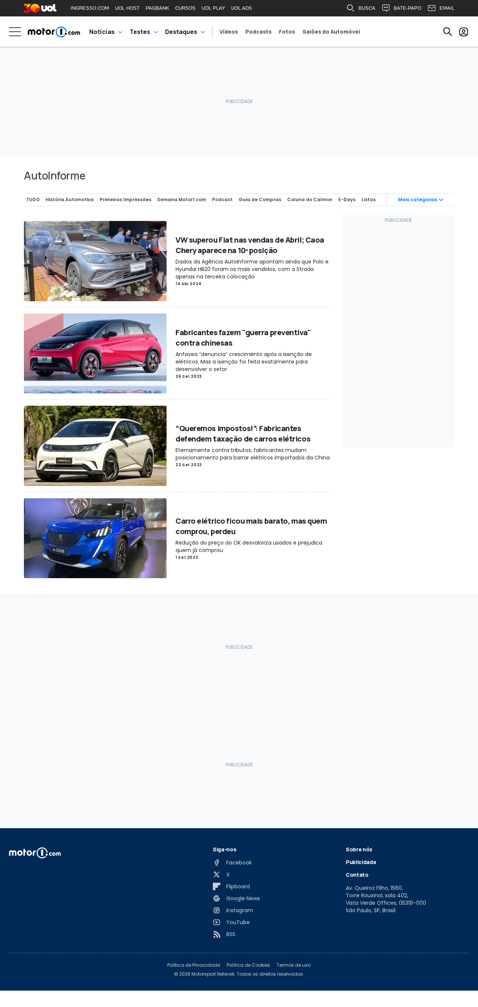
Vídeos (229, 31)
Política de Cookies (248, 965)
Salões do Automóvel (331, 31)
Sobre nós (359, 849)
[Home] (54, 31)
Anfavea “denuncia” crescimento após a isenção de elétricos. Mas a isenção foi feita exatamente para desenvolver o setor (244, 361)
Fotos (287, 31)
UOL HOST (127, 8)
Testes (140, 32)
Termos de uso (294, 965)
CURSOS (185, 8)
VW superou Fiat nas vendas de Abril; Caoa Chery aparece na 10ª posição (250, 245)
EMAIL (447, 8)
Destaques (181, 32)
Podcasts (258, 31)
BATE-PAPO (407, 8)
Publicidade (361, 862)
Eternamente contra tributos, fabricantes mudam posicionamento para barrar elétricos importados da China (253, 453)
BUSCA (366, 8)
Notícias (102, 32)
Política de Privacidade (193, 965)
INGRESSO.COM (90, 8)
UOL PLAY (213, 8)
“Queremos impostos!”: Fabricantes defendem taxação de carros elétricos (243, 433)
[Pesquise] (447, 31)
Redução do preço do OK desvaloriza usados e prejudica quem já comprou (249, 546)
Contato (357, 874)
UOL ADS (241, 8)
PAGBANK (157, 8)
